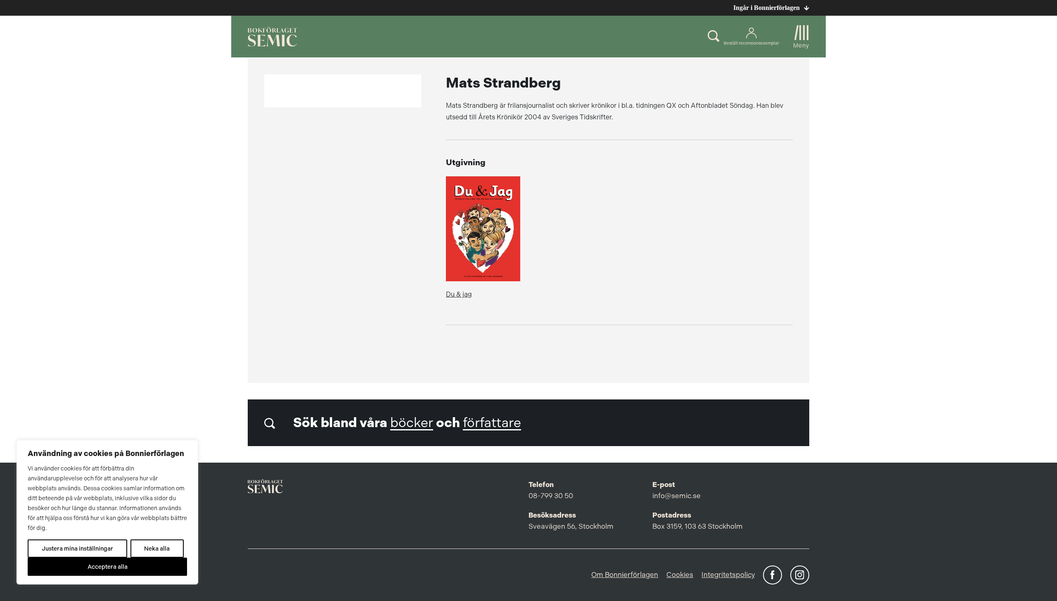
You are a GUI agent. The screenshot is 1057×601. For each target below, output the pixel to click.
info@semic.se (676, 496)
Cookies (679, 574)
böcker (411, 422)
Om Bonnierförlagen (624, 574)
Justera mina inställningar (77, 548)
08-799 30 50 (550, 496)
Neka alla (157, 548)
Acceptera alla (108, 566)
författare (492, 422)
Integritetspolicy (728, 574)
